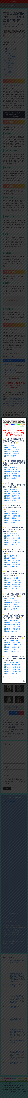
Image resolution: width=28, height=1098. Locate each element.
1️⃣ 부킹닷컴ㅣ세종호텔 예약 (11, 513)
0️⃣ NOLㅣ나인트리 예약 (10, 489)
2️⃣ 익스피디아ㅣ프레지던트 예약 (12, 624)
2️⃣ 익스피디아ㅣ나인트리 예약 (12, 493)
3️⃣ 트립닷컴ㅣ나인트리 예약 (11, 496)
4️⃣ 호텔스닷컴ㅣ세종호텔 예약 (12, 520)
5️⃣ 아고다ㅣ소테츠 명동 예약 (11, 651)
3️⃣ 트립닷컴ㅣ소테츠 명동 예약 (12, 647)
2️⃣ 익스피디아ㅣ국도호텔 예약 (12, 471)
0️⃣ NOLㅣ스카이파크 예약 (11, 578)
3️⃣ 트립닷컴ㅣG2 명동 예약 (11, 604)
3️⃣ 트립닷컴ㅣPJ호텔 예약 (11, 451)
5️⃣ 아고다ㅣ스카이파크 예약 (11, 588)
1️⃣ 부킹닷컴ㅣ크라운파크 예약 (12, 665)
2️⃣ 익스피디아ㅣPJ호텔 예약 (11, 449)
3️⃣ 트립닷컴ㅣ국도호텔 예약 (11, 473)
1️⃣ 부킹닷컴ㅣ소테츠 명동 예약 (12, 642)
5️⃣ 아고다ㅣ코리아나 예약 (10, 544)
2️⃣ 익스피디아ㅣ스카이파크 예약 (12, 582)
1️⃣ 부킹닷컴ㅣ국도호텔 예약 (11, 469)
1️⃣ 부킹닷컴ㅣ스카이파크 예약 (12, 580)
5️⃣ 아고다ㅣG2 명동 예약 (10, 609)
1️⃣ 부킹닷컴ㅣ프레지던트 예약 (12, 622)
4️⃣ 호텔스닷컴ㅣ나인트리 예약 (12, 498)
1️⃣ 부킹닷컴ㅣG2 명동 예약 (11, 600)
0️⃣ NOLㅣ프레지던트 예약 (11, 620)
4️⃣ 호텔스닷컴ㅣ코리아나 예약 (12, 542)
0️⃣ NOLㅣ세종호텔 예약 (10, 511)
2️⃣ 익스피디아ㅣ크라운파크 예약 (12, 667)
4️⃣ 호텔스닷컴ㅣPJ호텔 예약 (11, 453)
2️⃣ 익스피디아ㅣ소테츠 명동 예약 (12, 645)
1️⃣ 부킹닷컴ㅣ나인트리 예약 (11, 491)
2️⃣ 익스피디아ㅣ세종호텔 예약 (12, 516)
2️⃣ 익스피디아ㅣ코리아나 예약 (12, 538)
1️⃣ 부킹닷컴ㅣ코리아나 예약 (11, 536)
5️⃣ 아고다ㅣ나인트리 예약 (10, 500)
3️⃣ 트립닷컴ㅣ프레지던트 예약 (12, 626)
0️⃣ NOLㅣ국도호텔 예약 (10, 467)
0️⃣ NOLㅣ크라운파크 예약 (11, 662)
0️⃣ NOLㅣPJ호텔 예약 (10, 445)
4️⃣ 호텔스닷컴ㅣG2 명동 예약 (11, 606)
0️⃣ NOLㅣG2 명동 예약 (10, 598)
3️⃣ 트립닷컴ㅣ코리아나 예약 (11, 540)
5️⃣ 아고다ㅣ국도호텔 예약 (10, 478)
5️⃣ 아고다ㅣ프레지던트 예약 (11, 631)
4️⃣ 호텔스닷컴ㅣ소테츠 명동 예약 (12, 649)
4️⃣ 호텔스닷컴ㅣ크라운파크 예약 (12, 671)
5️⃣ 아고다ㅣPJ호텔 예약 (10, 456)
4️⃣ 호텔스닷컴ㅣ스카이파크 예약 (12, 586)
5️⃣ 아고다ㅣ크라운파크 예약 (11, 673)
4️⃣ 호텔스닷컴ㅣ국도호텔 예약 (12, 476)
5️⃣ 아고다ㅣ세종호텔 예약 (10, 522)
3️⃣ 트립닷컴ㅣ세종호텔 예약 (11, 518)
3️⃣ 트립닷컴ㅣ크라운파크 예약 (12, 669)
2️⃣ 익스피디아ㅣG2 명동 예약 (11, 602)
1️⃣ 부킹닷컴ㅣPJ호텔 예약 (11, 447)
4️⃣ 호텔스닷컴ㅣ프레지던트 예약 (12, 629)
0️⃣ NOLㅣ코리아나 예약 (10, 533)
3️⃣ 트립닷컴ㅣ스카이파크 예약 (12, 584)
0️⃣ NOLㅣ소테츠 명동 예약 (11, 640)
